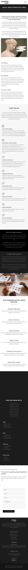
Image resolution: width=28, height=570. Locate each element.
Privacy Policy (20, 567)
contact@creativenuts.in (15, 553)
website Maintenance (14, 535)
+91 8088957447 (15, 555)
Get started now (8, 511)
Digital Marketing (14, 538)
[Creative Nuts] (5, 2)
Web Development (14, 534)
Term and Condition (12, 567)
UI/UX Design (14, 537)
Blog (6, 567)
